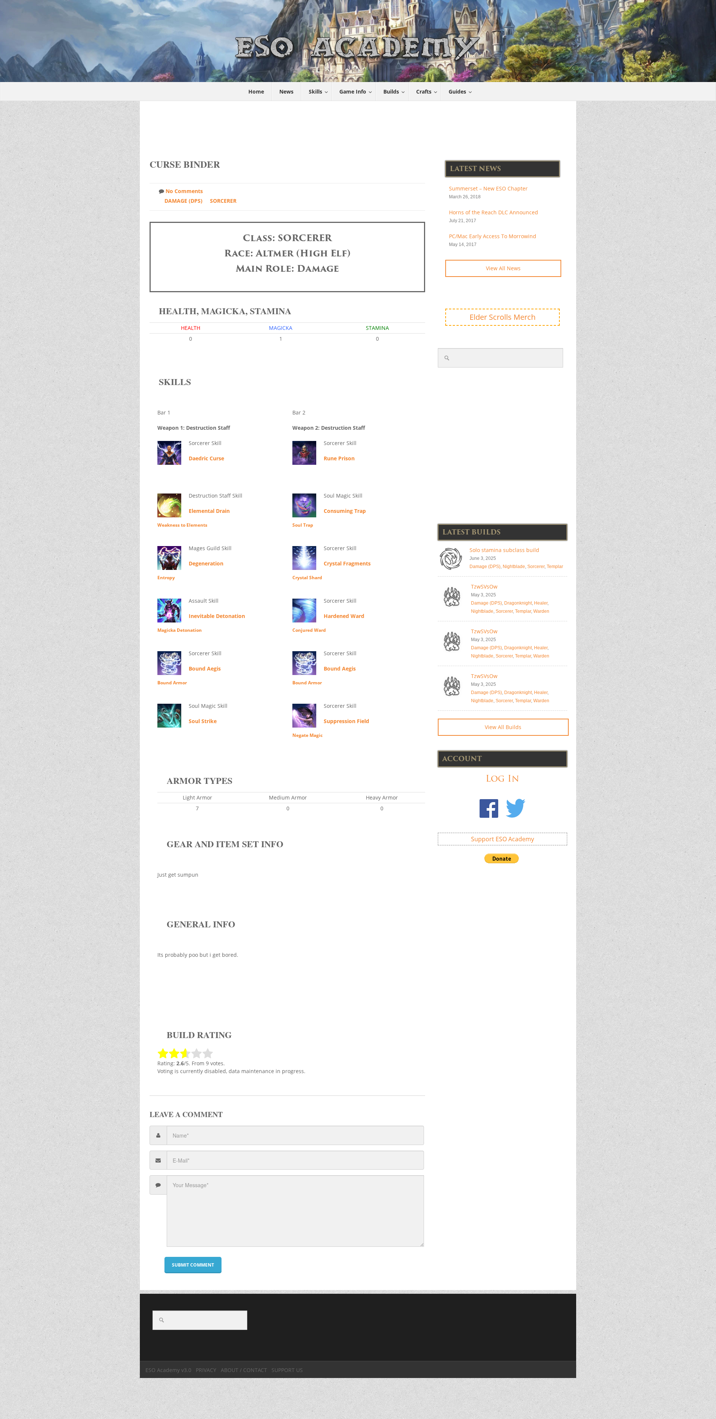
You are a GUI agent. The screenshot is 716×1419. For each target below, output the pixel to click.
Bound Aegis (205, 668)
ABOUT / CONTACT (244, 1370)
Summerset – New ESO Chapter (488, 188)
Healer (540, 603)
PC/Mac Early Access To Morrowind (492, 236)
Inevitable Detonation (217, 615)
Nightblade (514, 566)
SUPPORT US (287, 1370)
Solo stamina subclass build (504, 550)
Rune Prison (339, 458)
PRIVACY (206, 1370)
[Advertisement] (358, 126)
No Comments (184, 191)
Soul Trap (302, 525)
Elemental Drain (209, 510)
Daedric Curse (206, 458)
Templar (555, 566)
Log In (502, 778)
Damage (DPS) (183, 200)
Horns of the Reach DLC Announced (493, 212)
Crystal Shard (307, 577)
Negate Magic (307, 735)
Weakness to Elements (182, 525)
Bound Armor (172, 682)
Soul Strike (203, 721)
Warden (541, 611)
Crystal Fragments (347, 563)
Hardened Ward (344, 615)
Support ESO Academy (502, 839)
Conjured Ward (309, 630)
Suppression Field (346, 721)
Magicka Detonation (179, 630)
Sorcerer (223, 200)
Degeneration (206, 563)
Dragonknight (518, 603)
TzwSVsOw (484, 586)
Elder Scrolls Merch (503, 317)
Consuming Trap (345, 510)
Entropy (166, 577)
